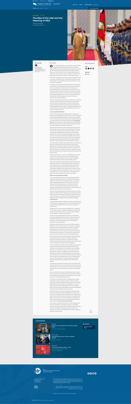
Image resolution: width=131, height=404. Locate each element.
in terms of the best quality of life (65, 300)
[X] (88, 68)
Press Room (36, 386)
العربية (44, 25)
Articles (75, 4)
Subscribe (36, 387)
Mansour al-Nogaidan (38, 23)
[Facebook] (86, 68)
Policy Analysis (36, 15)
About (81, 4)
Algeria (38, 8)
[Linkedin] (91, 68)
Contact (35, 385)
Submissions (88, 4)
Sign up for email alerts (88, 327)
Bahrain (41, 8)
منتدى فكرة (95, 5)
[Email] (93, 68)
